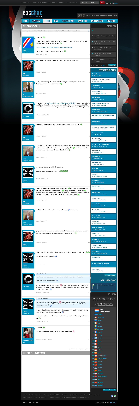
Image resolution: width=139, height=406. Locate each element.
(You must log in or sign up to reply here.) (80, 348)
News (39, 395)
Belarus (99, 370)
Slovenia (99, 361)
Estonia (99, 367)
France (99, 341)
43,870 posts (62, 2)
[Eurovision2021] (68, 21)
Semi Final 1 (101, 305)
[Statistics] (111, 21)
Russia (99, 320)
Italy (98, 323)
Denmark (100, 373)
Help (90, 395)
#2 (89, 72)
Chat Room (32, 395)
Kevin (24, 50)
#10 (89, 242)
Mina (24, 95)
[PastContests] (97, 21)
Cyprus (99, 347)
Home (24, 395)
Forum (45, 395)
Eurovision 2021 (54, 395)
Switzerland (100, 317)
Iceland (99, 332)
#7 (89, 178)
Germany (100, 382)
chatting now (73, 2)
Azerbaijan (100, 329)
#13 (89, 321)
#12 (89, 292)
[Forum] (47, 21)
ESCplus (103, 65)
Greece (99, 338)
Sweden (99, 326)
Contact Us (98, 395)
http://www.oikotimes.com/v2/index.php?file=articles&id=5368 (54, 47)
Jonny (24, 159)
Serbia (99, 350)
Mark (24, 73)
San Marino (100, 385)
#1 (89, 54)
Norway (99, 335)
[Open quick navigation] (88, 31)
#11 (89, 264)
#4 (89, 114)
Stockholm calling (28, 340)
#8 (89, 200)
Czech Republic (101, 356)
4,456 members (26, 2)
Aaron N (25, 180)
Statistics (74, 395)
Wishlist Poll (108, 303)
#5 (89, 136)
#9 (89, 221)
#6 (89, 157)
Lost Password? (110, 2)
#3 (89, 93)
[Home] (25, 21)
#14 (89, 339)
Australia (99, 314)
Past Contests (65, 395)
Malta (99, 344)
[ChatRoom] (36, 21)
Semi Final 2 (109, 305)
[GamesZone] (82, 21)
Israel (99, 379)
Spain (99, 353)
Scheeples (26, 116)
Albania (99, 364)
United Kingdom (101, 376)
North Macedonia (102, 358)
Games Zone (83, 395)
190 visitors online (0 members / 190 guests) (45, 2)
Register (116, 3)
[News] (56, 21)
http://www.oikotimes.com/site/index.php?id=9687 (60, 103)
